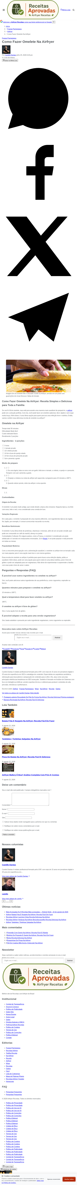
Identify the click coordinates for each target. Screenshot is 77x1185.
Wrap (37, 689)
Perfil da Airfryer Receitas (15, 1025)
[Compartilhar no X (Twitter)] (38, 282)
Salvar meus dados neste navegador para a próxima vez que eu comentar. (30, 822)
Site (31, 693)
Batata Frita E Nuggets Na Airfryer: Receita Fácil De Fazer (28, 721)
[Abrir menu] (3, 10)
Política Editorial (12, 1035)
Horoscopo (10, 1081)
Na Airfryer (44, 689)
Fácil (8, 1071)
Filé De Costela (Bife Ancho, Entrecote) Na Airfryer (25, 943)
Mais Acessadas (12, 912)
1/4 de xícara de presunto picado (16, 456)
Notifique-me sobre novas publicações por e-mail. (22, 830)
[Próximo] (11, 901)
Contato (9, 1037)
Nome (4, 809)
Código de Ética (11, 1126)
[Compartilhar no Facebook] (38, 208)
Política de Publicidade (14, 1009)
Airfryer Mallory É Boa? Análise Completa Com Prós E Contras (30, 775)
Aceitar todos (69, 1179)
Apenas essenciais (53, 1179)
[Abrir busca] (73, 9)
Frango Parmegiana (14, 29)
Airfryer (9, 31)
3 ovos (6, 445)
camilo (5, 894)
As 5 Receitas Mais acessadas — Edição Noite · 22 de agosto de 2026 (43, 912)
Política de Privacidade (14, 1103)
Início (8, 26)
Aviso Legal (10, 1017)
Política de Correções (13, 1032)
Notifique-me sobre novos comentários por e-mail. (22, 826)
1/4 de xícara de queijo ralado (14, 453)
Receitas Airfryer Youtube (15, 1079)
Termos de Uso (11, 1030)
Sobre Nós (10, 1012)
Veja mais (15, 876)
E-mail (5, 813)
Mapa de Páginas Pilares (15, 1076)
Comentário (6, 805)
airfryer (69, 410)
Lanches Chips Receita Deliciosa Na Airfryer (34, 917)
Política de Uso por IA (13, 1108)
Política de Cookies (13, 1027)
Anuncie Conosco (12, 1007)
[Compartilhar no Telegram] (38, 356)
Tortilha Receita (11, 1053)
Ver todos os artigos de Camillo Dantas (16, 693)
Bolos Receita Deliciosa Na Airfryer (19, 938)
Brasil (45, 538)
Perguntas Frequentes (14, 1092)
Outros (58, 689)
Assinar (57, 637)
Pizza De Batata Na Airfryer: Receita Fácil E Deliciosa (26, 757)
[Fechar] (53, 22)
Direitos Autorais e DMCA (15, 1022)
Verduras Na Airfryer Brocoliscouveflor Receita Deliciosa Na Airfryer (42, 920)
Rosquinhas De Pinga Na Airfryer (19, 940)
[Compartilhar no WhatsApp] (38, 134)
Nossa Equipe (11, 1014)
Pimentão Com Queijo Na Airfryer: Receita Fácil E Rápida (27, 933)
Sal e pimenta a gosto (12, 458)
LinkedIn (36, 693)
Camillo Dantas (10, 55)
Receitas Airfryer (12, 917)
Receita (51, 689)
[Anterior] (3, 901)
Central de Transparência (15, 1004)
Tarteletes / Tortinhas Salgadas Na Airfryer (21, 739)
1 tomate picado (10, 448)
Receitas (9, 1066)
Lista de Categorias (13, 1074)
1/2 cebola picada (10, 451)
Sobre (8, 1019)
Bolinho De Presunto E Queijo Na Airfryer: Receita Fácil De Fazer (30, 935)
